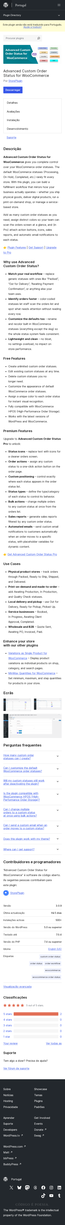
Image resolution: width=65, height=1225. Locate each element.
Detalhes (12, 102)
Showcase (40, 1089)
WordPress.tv (13, 1135)
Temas (38, 1095)
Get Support (36, 247)
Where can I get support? (18, 849)
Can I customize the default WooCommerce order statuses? (22, 769)
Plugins (38, 1101)
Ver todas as (54, 1043)
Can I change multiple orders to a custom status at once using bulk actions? (20, 812)
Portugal (16, 1179)
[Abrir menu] (59, 5)
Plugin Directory (12, 15)
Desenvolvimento (17, 128)
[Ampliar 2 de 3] (57, 703)
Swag (39, 1135)
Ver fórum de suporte (16, 1068)
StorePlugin (15, 80)
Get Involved (42, 1117)
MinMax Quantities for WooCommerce (31, 673)
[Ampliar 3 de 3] (57, 718)
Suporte (11, 137)
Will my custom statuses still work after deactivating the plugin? (23, 782)
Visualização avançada (17, 986)
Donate (40, 1129)
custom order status (50, 956)
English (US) (55, 949)
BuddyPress (12, 1164)
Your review (10, 1043)
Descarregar (13, 89)
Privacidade (10, 1107)
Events (38, 1123)
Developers (10, 1129)
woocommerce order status (46, 977)
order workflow (52, 963)
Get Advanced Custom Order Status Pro (32, 554)
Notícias (8, 1095)
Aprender (8, 1117)
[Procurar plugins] (38, 38)
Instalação (13, 120)
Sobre (7, 1089)
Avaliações (13, 111)
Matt (8, 1152)
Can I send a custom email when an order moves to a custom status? (25, 827)
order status (36, 963)
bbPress (10, 1158)
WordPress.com (14, 1146)
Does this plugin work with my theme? (26, 838)
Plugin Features (17, 247)
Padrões (39, 1107)
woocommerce (52, 970)
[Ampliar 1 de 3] (26, 703)
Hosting (8, 1101)
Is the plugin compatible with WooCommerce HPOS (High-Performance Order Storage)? (21, 796)
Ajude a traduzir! (33, 27)
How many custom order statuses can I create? (18, 757)
